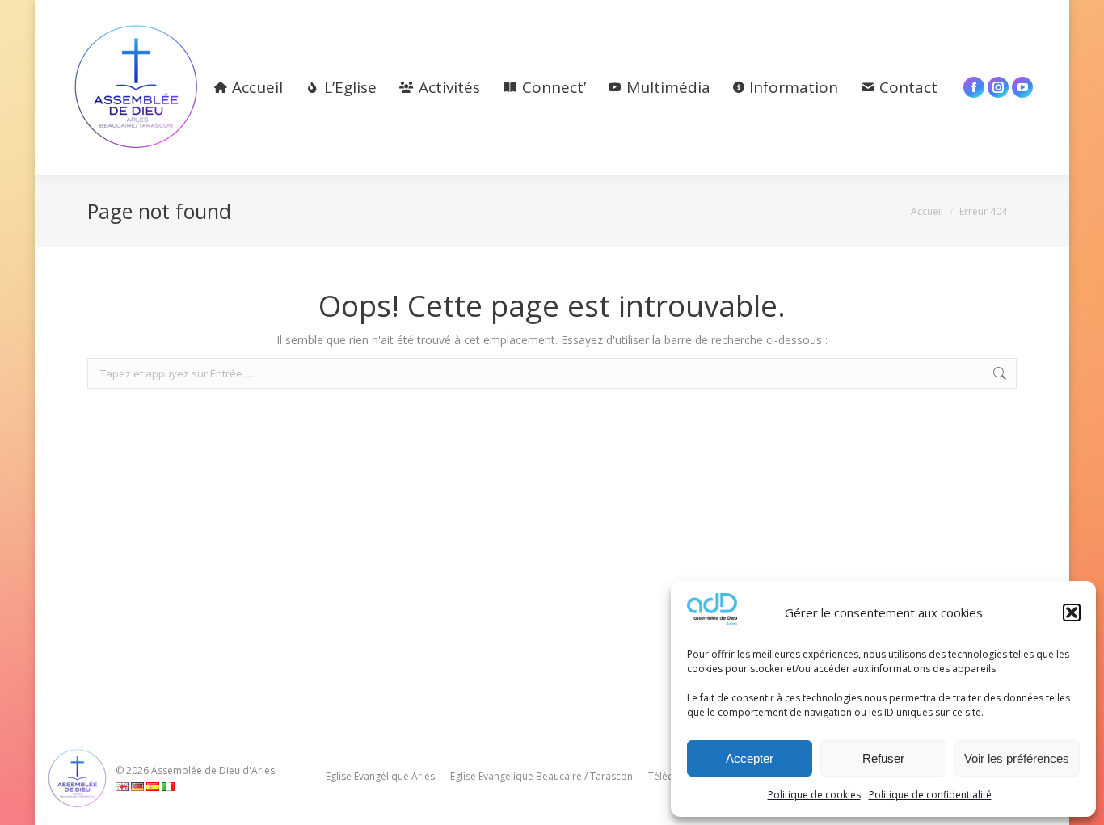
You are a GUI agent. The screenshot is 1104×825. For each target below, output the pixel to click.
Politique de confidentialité (930, 795)
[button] (1072, 612)
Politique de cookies (814, 795)
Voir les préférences (1016, 758)
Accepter (749, 758)
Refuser (883, 758)
